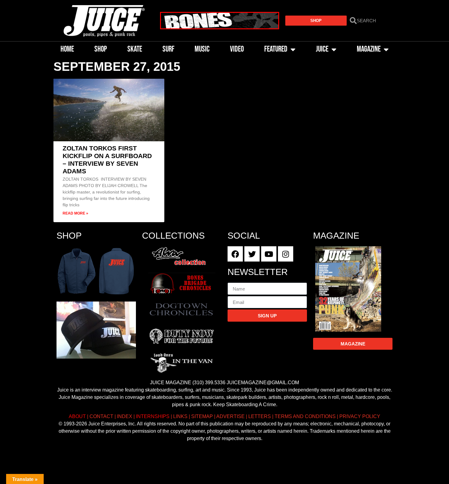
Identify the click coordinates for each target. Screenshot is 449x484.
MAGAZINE (369, 49)
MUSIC (202, 49)
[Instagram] (285, 254)
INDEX (124, 416)
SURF (168, 49)
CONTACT (101, 416)
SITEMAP (202, 416)
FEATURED (275, 49)
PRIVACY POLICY (359, 416)
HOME (67, 49)
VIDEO (237, 49)
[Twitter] (252, 254)
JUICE (322, 49)
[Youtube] (268, 254)
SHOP (100, 49)
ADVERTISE (230, 416)
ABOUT (77, 416)
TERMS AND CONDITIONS (305, 416)
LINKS (180, 416)
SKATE (134, 49)
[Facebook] (235, 254)
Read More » (75, 213)
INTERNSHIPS (153, 416)
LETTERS (259, 416)
